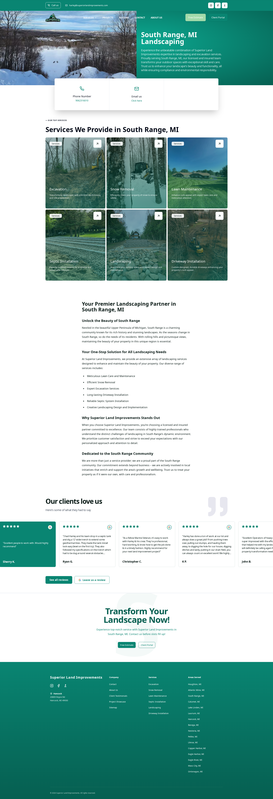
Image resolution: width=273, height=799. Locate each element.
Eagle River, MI (195, 760)
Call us (55, 5)
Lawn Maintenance (158, 695)
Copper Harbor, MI (197, 748)
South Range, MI (196, 695)
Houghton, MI (194, 684)
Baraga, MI (193, 725)
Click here (136, 100)
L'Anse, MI (193, 742)
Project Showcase (117, 701)
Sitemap (113, 707)
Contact (140, 17)
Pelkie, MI (192, 736)
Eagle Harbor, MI (196, 754)
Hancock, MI (194, 719)
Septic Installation (157, 701)
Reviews (124, 17)
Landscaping (155, 707)
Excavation (154, 684)
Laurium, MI (194, 713)
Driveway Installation (159, 713)
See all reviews (58, 579)
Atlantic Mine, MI (196, 690)
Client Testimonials (118, 695)
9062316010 (82, 100)
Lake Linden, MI (195, 707)
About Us (156, 17)
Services (88, 17)
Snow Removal (155, 690)
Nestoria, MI (194, 730)
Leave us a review (94, 580)
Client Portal (218, 17)
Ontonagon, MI (195, 771)
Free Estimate (195, 17)
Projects (108, 17)
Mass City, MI (194, 765)
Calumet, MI (194, 701)
